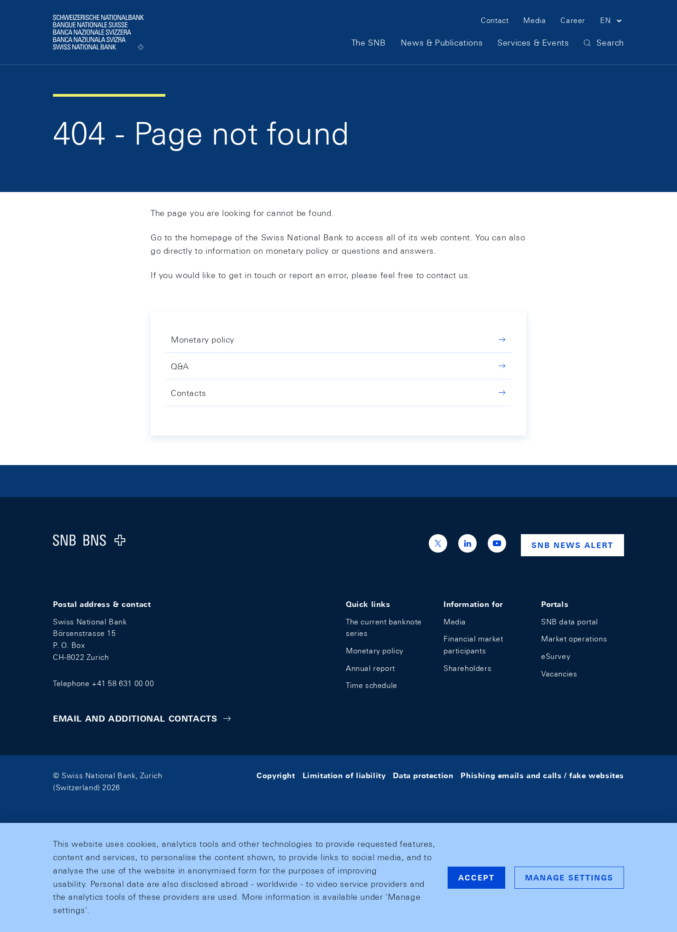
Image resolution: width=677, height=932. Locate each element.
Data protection (423, 775)
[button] (612, 22)
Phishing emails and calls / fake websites (542, 775)
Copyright (276, 775)
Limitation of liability (344, 775)
